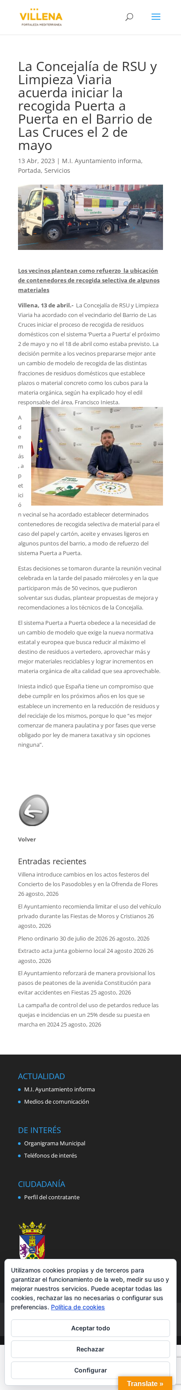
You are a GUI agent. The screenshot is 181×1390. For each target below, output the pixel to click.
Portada (29, 170)
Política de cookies (78, 1307)
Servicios (57, 170)
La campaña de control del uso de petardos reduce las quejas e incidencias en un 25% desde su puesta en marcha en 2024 (88, 1014)
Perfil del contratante (52, 1197)
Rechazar (90, 1349)
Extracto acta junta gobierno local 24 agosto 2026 (82, 951)
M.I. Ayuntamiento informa (101, 161)
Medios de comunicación (56, 1101)
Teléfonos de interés (50, 1155)
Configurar (90, 1370)
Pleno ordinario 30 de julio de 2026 (63, 938)
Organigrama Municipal (54, 1143)
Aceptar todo (90, 1328)
